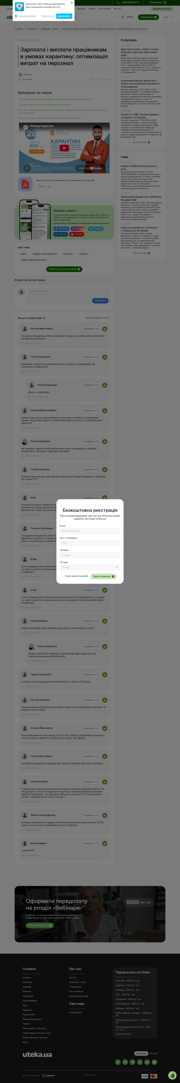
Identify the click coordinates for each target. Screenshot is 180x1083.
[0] (172, 1075)
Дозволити (64, 16)
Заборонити (47, 16)
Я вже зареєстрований (76, 576)
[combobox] (90, 567)
